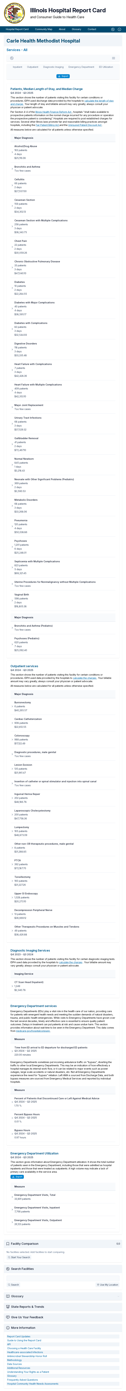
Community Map (43, 29)
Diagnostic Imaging (53, 67)
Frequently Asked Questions (22, 1379)
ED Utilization (106, 67)
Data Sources (14, 1364)
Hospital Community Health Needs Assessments (32, 1383)
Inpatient (17, 67)
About (62, 29)
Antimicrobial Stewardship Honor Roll (27, 1356)
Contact (92, 29)
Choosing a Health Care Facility (24, 1348)
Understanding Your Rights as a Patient (28, 1371)
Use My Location (109, 1284)
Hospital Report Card (17, 29)
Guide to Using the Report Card (24, 1340)
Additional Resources (18, 1368)
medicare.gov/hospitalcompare (33, 1031)
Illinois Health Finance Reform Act (53, 111)
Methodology (14, 1360)
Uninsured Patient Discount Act (85, 125)
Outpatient (32, 67)
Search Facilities (22, 1269)
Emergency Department (81, 67)
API (9, 1344)
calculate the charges (85, 678)
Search (15, 1284)
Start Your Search (20, 1257)
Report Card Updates (18, 1336)
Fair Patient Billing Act (47, 125)
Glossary (76, 29)
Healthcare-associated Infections (25, 1352)
